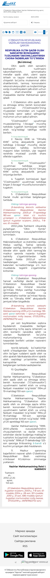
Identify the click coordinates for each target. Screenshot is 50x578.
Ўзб (42, 32)
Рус (39, 32)
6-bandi (38, 443)
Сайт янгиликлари (25, 536)
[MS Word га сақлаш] (21, 32)
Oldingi (15, 204)
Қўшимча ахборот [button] (10, 22)
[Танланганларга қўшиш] (3, 32)
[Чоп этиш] (24, 32)
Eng (41, 32)
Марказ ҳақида (25, 531)
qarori (19, 215)
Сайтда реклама (25, 541)
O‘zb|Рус (46, 32)
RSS (25, 546)
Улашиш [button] (36, 22)
